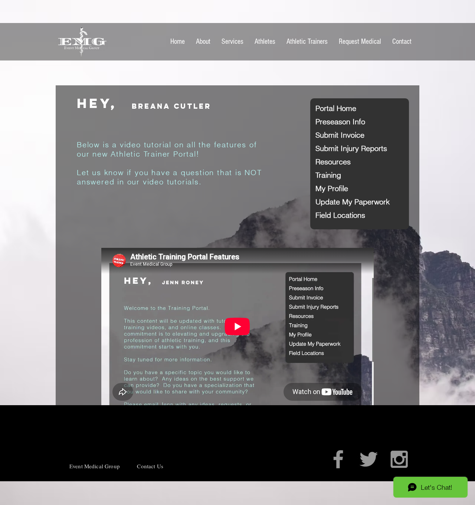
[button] (341, 108)
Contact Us (150, 466)
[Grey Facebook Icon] (338, 459)
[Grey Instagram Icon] (399, 459)
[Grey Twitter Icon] (369, 459)
